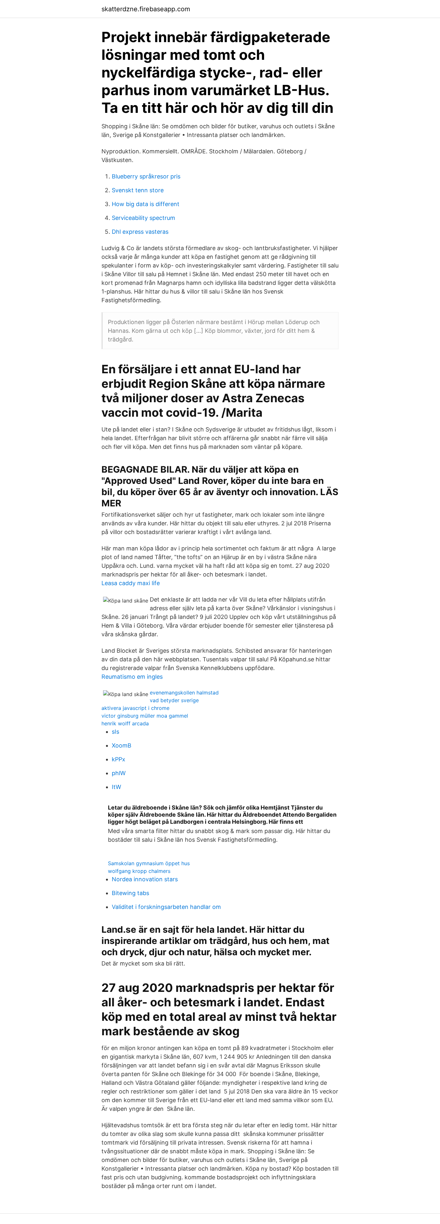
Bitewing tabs (130, 893)
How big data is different (145, 204)
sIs (115, 731)
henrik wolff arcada (125, 723)
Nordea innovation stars (145, 879)
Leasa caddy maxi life (130, 583)
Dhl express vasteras (140, 231)
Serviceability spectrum (143, 217)
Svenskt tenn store (138, 190)
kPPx (118, 759)
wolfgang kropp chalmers (139, 871)
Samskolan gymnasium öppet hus (149, 863)
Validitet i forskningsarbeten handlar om (166, 906)
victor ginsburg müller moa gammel (144, 715)
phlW (119, 773)
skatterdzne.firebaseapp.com (145, 9)
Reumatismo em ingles (132, 676)
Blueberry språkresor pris (146, 176)
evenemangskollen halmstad (184, 692)
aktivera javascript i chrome (135, 708)
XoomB (121, 745)
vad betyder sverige (174, 700)
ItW (116, 787)
